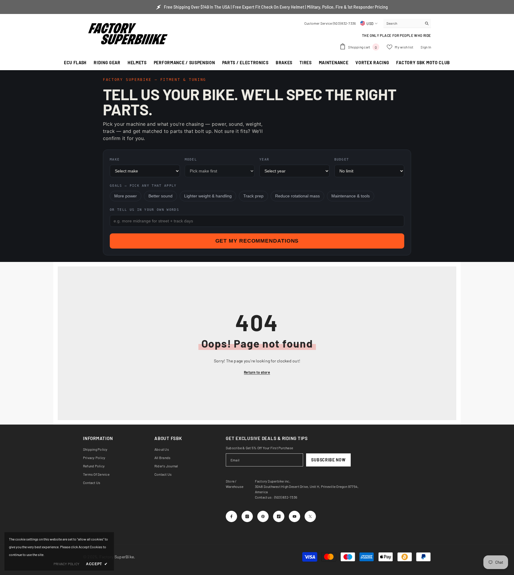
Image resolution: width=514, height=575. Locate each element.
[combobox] (402, 23)
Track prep (253, 196)
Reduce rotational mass (297, 196)
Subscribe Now (328, 459)
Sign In (426, 47)
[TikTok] (278, 516)
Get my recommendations (257, 241)
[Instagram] (247, 516)
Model (191, 159)
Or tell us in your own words (144, 210)
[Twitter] (310, 516)
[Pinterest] (263, 516)
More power (125, 196)
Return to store (257, 372)
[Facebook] (231, 516)
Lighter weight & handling (208, 196)
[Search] (407, 23)
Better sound (160, 196)
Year (264, 159)
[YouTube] (294, 516)
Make (115, 159)
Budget (341, 159)
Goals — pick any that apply (143, 186)
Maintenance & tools (350, 196)
